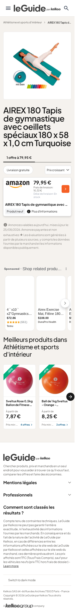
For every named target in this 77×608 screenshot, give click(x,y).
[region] (37, 397)
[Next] (70, 397)
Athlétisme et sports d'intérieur (22, 22)
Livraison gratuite (18, 170)
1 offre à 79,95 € (19, 157)
